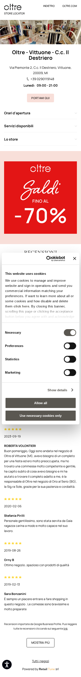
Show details (57, 390)
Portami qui (40, 98)
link (66, 628)
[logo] (12, 7)
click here (21, 306)
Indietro (49, 6)
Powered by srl (40, 669)
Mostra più (40, 642)
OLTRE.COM (69, 6)
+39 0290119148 (42, 79)
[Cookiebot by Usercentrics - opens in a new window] (48, 258)
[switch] (70, 345)
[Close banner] (74, 258)
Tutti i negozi (40, 661)
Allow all (40, 403)
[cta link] (40, 197)
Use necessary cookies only (41, 415)
